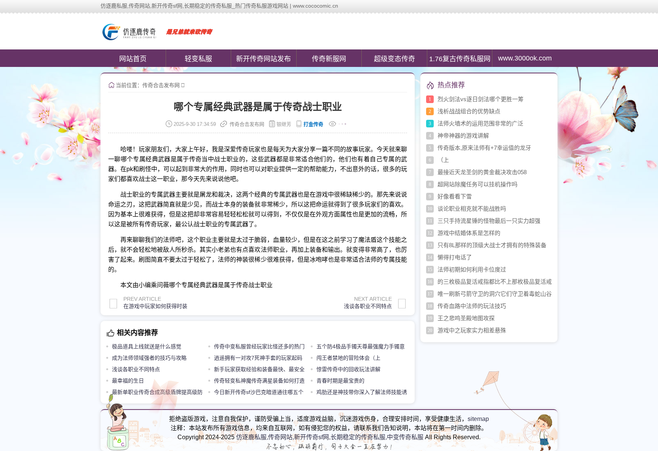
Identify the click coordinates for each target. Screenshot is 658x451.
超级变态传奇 (394, 59)
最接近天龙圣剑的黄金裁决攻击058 (482, 172)
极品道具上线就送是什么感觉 (146, 346)
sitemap (478, 419)
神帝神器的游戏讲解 (463, 135)
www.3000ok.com (525, 58)
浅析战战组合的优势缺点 (469, 111)
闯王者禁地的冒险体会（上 (348, 358)
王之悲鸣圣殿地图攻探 (466, 318)
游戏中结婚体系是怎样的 (469, 233)
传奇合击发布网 (161, 85)
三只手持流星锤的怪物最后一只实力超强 (489, 221)
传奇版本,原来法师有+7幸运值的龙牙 (484, 148)
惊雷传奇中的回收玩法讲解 (348, 369)
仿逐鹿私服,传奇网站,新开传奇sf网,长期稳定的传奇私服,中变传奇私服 (329, 437)
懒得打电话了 (455, 257)
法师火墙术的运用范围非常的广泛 (480, 123)
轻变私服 (198, 59)
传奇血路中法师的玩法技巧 (472, 306)
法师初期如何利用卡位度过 (472, 269)
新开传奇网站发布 (263, 59)
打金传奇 (313, 124)
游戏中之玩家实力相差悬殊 (472, 330)
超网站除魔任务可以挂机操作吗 (477, 184)
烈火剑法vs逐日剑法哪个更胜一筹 (481, 99)
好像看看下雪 (455, 196)
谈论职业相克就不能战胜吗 (472, 208)
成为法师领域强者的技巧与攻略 (149, 358)
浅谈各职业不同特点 (368, 306)
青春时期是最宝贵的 (340, 381)
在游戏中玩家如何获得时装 (155, 306)
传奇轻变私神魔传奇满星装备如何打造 (259, 381)
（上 (443, 160)
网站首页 (133, 59)
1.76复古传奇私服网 (459, 59)
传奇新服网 (329, 59)
